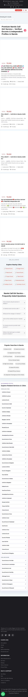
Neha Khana (6, 81)
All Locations (4, 643)
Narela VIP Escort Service (14, 371)
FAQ (2, 676)
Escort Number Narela (14, 360)
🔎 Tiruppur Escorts (9, 276)
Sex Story (3, 660)
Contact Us (3, 682)
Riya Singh (6, 211)
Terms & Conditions (5, 680)
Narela (19, 81)
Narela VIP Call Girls (15, 367)
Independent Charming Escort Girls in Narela (14, 374)
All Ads (2, 645)
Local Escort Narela (21, 363)
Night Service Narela (8, 363)
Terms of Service (4, 665)
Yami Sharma (6, 252)
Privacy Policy (4, 667)
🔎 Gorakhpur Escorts (7, 284)
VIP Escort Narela (8, 356)
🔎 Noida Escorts (8, 272)
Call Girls (3, 63)
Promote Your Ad (4, 651)
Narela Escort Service (19, 349)
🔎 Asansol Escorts (19, 272)
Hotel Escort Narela (20, 356)
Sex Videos (3, 674)
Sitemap (2, 662)
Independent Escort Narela (14, 352)
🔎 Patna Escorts (19, 276)
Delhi (22, 81)
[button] (14, 30)
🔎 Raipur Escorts (7, 280)
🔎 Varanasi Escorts (8, 268)
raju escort (6, 124)
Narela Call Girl (8, 349)
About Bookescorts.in (6, 658)
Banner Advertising (5, 649)
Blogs (2, 647)
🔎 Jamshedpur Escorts (20, 284)
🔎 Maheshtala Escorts (19, 280)
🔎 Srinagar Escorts (20, 268)
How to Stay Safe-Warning (7, 678)
